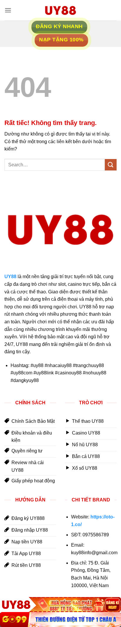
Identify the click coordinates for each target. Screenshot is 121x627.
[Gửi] (111, 164)
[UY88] (60, 604)
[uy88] (60, 10)
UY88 (10, 276)
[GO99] (60, 619)
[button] (7, 10)
